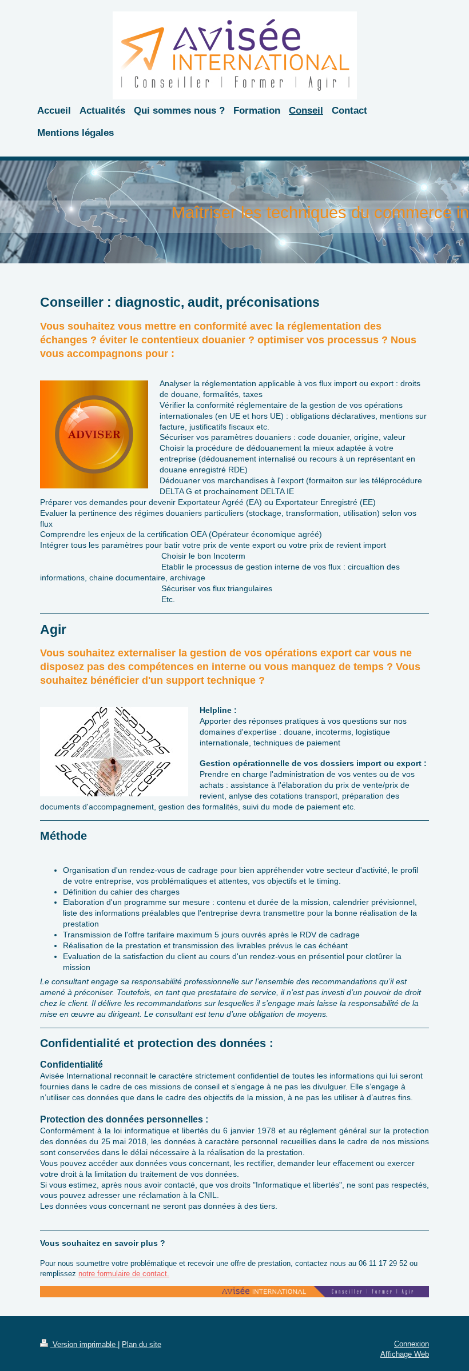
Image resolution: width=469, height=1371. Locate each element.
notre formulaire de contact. (123, 1273)
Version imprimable (84, 1344)
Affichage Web (404, 1354)
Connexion (411, 1344)
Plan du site (141, 1344)
